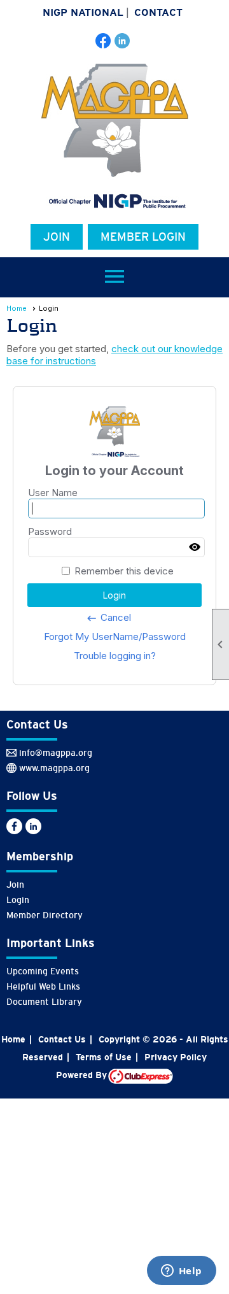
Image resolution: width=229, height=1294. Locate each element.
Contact (158, 12)
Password (50, 531)
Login (17, 900)
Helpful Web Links (43, 986)
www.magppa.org (54, 768)
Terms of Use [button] (104, 1057)
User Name (53, 493)
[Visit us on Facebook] (103, 41)
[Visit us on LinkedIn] (122, 41)
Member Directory (44, 915)
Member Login (143, 237)
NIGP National (83, 12)
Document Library (44, 1002)
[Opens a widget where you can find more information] (181, 1272)
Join (56, 237)
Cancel (108, 617)
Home (16, 308)
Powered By (82, 1075)
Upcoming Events (42, 971)
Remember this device (124, 571)
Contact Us (62, 1039)
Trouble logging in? (115, 656)
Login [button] (114, 595)
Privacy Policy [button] (175, 1057)
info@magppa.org (55, 753)
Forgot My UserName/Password (115, 636)
